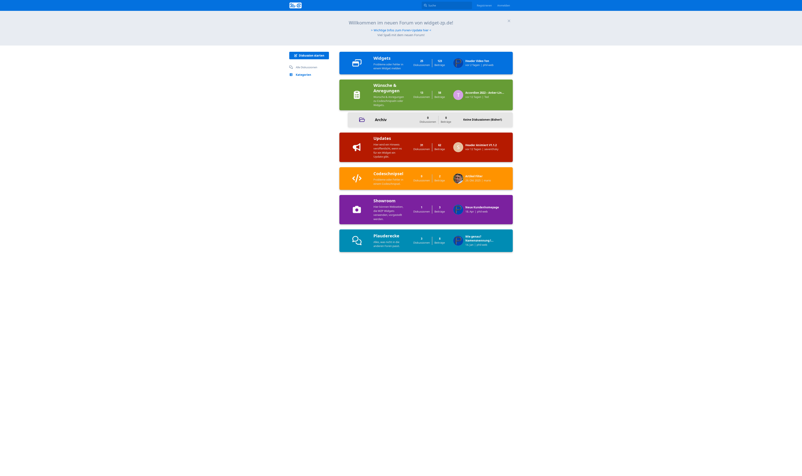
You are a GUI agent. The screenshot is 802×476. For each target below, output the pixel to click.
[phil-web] (459, 63)
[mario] (459, 178)
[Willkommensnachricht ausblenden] (509, 21)
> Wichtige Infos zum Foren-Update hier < (401, 30)
